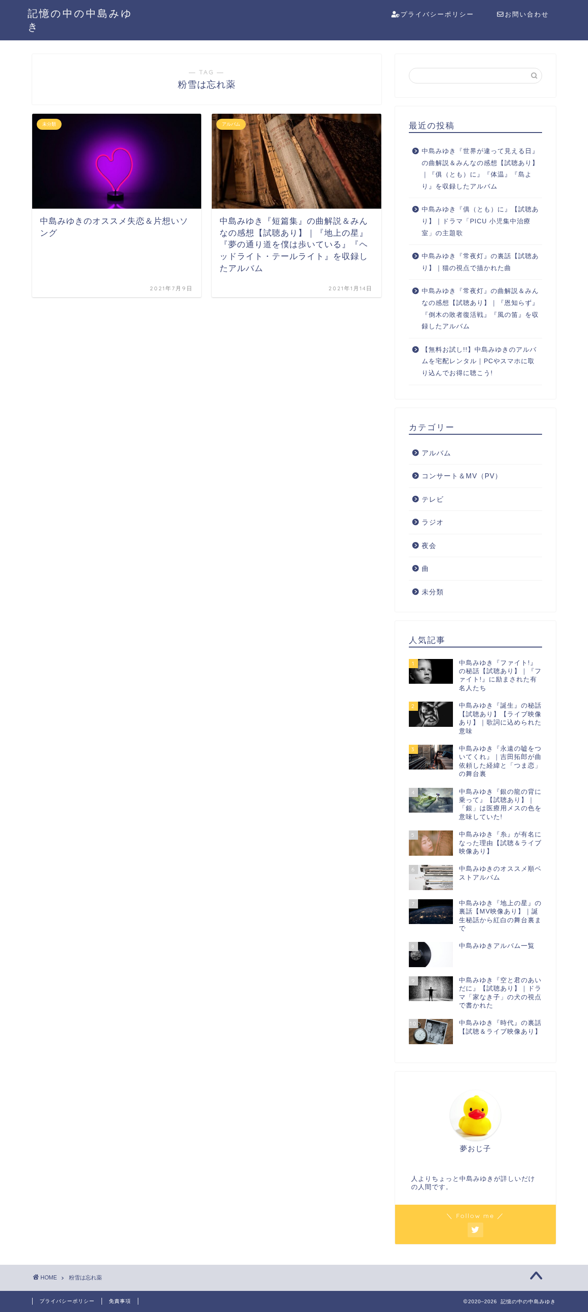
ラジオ (433, 522)
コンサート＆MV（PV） (462, 476)
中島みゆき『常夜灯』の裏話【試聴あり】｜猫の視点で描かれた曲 (480, 262)
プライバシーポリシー (437, 14)
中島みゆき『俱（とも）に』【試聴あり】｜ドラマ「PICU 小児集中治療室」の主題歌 (480, 221)
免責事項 (120, 1301)
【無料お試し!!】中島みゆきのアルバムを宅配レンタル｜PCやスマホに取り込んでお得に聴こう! (479, 361)
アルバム (436, 453)
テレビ (433, 499)
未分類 (433, 592)
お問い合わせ (527, 14)
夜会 (429, 545)
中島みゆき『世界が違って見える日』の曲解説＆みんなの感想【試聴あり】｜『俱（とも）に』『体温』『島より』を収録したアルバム (480, 169)
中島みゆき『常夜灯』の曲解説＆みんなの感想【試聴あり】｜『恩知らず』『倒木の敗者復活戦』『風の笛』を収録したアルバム (480, 309)
